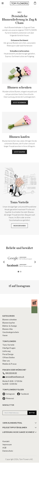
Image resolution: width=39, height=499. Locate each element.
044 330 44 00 (11, 373)
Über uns (6, 361)
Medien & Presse (9, 364)
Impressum (7, 444)
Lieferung (6, 351)
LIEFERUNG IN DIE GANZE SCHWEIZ (18, 432)
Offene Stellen (8, 357)
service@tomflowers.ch (14, 377)
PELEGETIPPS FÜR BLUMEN (14, 427)
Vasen (5, 335)
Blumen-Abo (7, 329)
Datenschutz (7, 451)
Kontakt (5, 441)
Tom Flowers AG (26, 459)
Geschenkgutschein (10, 332)
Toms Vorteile (8, 345)
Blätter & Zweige (9, 326)
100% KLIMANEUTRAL (12, 423)
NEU (19, 12)
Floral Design (8, 354)
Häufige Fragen (8, 348)
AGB (4, 448)
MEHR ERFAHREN (19, 226)
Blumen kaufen (8, 323)
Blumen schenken (9, 319)
